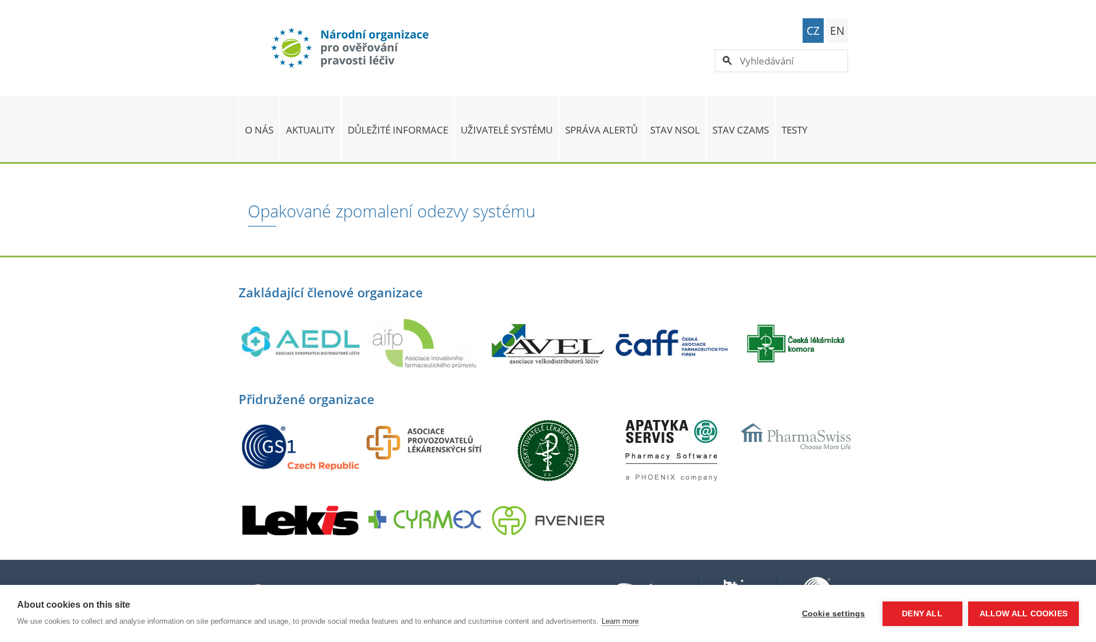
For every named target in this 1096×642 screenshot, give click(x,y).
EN (837, 30)
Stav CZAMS (740, 129)
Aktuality (310, 129)
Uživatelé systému (507, 129)
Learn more (620, 621)
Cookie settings (833, 613)
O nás (259, 129)
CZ (813, 30)
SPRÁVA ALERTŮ (601, 129)
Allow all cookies (1023, 613)
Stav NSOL (675, 129)
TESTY (794, 129)
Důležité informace (398, 129)
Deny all (922, 613)
